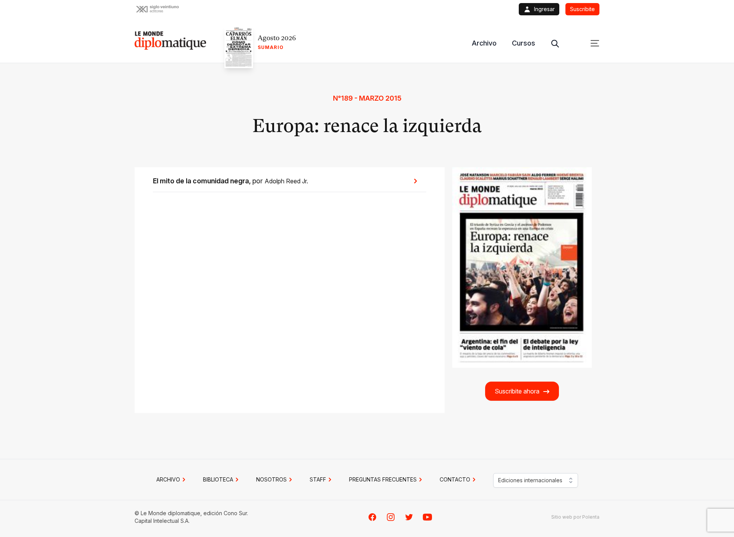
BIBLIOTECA (218, 479)
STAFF (318, 479)
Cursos (523, 43)
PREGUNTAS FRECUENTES (383, 479)
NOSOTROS (271, 479)
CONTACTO (455, 479)
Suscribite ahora (517, 391)
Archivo (484, 43)
